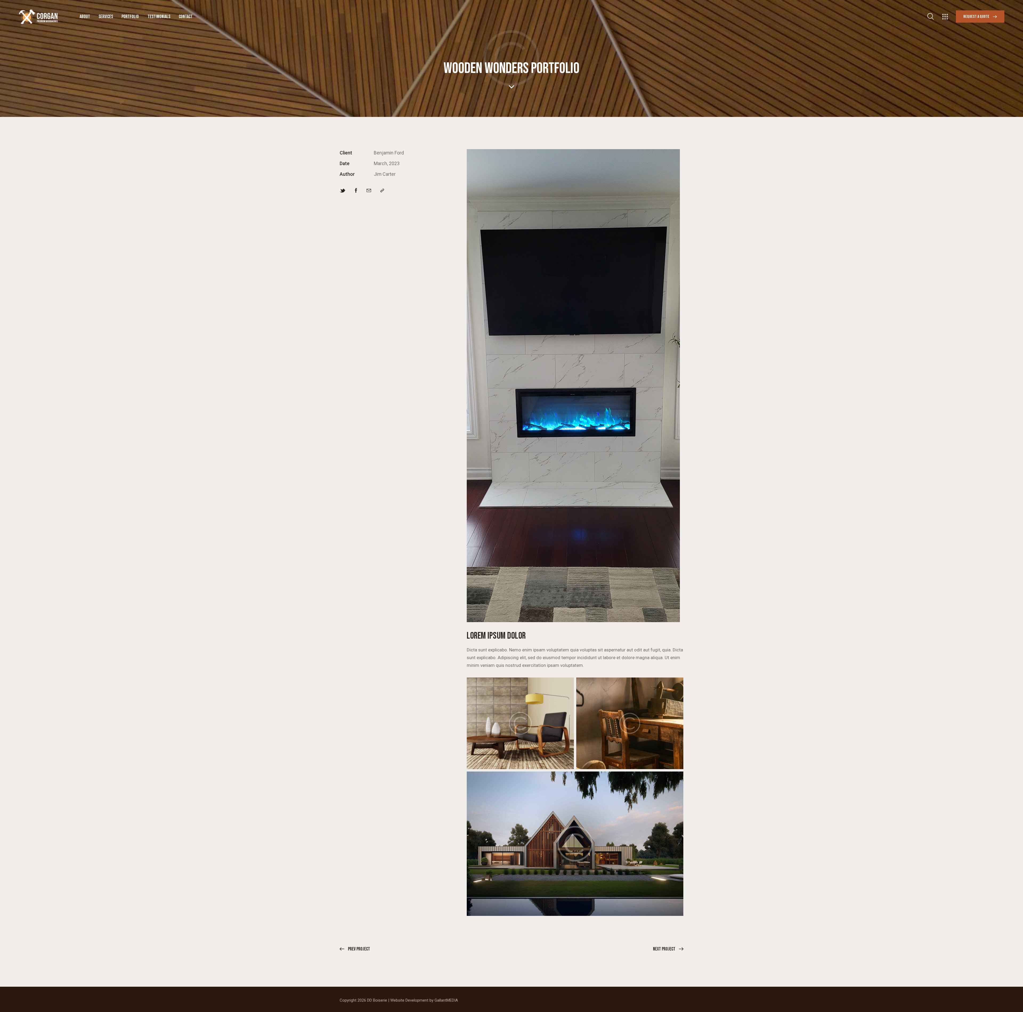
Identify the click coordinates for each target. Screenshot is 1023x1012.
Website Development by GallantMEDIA (424, 1000)
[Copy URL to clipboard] (382, 191)
